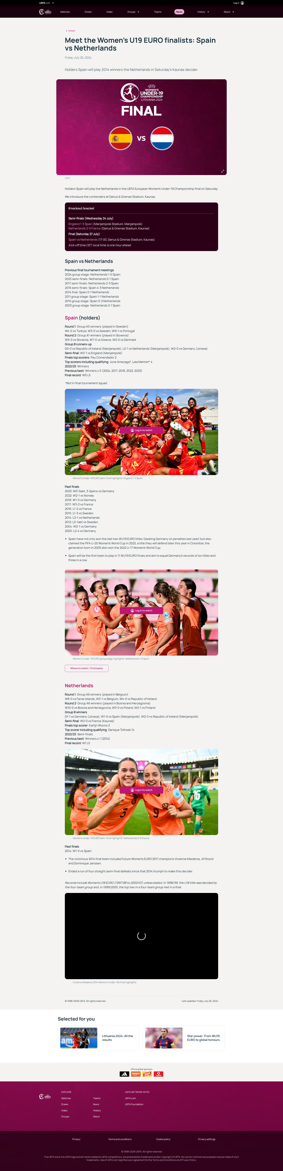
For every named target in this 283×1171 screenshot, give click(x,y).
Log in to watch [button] (143, 430)
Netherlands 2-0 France (85, 228)
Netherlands (79, 685)
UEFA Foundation (134, 1104)
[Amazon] (136, 1074)
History (97, 1110)
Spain (71, 317)
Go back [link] (71, 30)
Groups (65, 1116)
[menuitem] (68, 12)
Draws (64, 1104)
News (96, 1104)
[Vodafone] (158, 1074)
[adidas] (124, 1074)
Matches (66, 1098)
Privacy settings (206, 1139)
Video (64, 1110)
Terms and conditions (119, 1139)
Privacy (76, 1139)
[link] (65, 12)
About (96, 1116)
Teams (96, 1098)
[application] (141, 936)
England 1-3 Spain (80, 224)
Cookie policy (163, 1139)
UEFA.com (130, 1098)
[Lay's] (147, 1074)
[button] (133, 12)
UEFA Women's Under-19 (45, 12)
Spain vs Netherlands (83, 240)
